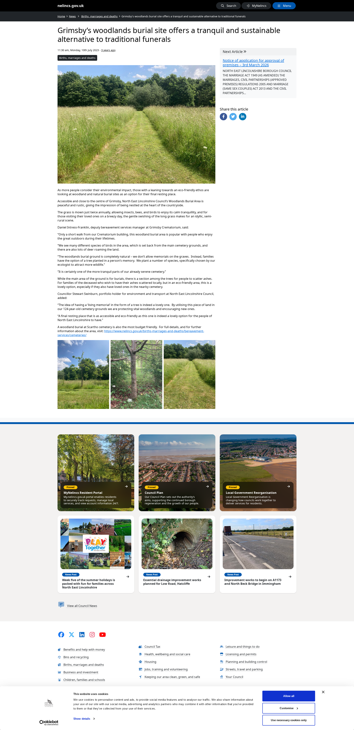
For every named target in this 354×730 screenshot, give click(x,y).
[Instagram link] (92, 634)
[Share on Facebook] (223, 116)
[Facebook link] (61, 634)
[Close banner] (323, 692)
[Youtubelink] (102, 634)
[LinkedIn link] (82, 634)
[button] (228, 5)
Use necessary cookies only (289, 720)
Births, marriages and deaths (77, 58)
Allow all (288, 696)
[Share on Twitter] (233, 116)
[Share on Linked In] (242, 116)
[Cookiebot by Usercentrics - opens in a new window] (49, 723)
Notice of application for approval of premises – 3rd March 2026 (253, 62)
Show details (81, 718)
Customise (287, 708)
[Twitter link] (71, 634)
